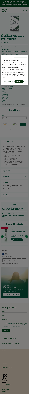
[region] (14, 70)
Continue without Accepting (20, 57)
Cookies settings (8, 81)
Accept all (19, 81)
